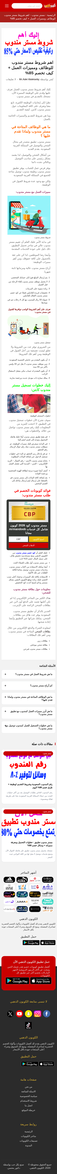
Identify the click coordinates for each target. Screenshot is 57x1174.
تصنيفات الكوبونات (28, 1141)
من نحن (28, 1087)
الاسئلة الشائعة (28, 1091)
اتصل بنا (28, 1105)
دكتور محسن (14, 1168)
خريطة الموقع (28, 1110)
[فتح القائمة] (7, 6)
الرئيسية (51, 15)
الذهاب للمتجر (28, 545)
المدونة (28, 1145)
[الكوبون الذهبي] (50, 6)
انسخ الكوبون (38, 539)
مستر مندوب (38, 15)
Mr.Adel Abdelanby (29, 79)
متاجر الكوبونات (28, 1136)
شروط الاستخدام (28, 1101)
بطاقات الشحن (42, 631)
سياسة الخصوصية (28, 1096)
